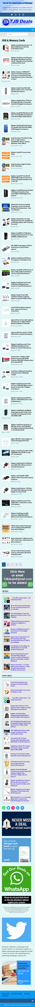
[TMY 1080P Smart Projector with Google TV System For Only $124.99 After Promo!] (7, 732)
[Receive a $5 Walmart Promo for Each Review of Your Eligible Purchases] (7, 631)
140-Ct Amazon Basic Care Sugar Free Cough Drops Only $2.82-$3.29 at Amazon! (20, 763)
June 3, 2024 (16, 443)
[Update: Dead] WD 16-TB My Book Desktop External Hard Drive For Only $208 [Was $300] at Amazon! (22, 234)
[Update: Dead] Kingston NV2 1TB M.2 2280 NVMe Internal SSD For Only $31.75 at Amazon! (22, 452)
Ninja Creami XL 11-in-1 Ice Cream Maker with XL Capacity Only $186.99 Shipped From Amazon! (21, 799)
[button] (32, 29)
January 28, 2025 (17, 336)
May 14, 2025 (16, 275)
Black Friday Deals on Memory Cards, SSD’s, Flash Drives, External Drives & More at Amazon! (22, 540)
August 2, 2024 (7, 418)
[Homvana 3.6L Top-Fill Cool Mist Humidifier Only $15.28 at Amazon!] (7, 756)
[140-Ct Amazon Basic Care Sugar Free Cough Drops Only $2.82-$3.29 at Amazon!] (7, 764)
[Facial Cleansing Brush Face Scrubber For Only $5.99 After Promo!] (7, 684)
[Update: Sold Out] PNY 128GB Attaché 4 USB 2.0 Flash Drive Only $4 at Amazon (22, 477)
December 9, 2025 (17, 145)
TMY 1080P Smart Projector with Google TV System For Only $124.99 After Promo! (20, 732)
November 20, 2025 (18, 198)
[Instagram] (23, 15)
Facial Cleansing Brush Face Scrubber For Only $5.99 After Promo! (19, 684)
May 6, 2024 (15, 456)
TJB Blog (5, 591)
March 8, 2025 (16, 300)
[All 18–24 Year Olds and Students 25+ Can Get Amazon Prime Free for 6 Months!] (7, 608)
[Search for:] (17, 34)
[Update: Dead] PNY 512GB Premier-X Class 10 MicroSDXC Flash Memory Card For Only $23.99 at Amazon (22, 271)
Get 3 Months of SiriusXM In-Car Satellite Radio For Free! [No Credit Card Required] (20, 647)
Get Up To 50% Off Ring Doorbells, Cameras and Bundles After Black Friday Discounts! (21, 552)
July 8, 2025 (15, 226)
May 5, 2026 (15, 93)
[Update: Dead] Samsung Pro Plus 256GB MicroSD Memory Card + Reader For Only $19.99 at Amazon (21, 346)
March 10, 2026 (16, 106)
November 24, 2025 (18, 183)
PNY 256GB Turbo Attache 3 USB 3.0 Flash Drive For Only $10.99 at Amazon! (21, 247)
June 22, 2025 (16, 239)
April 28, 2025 (16, 288)
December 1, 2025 (17, 156)
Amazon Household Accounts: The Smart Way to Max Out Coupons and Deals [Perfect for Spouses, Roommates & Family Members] (20, 657)
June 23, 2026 (6, 81)
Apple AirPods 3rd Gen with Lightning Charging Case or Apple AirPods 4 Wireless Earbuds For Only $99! (22, 321)
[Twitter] (12, 15)
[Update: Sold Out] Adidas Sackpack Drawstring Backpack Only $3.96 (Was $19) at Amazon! (20, 715)
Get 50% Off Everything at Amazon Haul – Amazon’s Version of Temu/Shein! (21, 309)
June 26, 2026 (16, 51)
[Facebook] (19, 15)
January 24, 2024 (17, 506)
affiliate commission (27, 7)
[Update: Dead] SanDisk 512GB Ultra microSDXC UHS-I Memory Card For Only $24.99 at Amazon (21, 465)
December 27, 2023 (18, 519)
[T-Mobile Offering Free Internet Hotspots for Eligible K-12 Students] (7, 623)
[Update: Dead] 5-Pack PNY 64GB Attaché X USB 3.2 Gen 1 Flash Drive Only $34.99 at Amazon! (21, 89)
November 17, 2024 (18, 377)
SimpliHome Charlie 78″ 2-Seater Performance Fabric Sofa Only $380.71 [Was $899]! (20, 747)
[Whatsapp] (15, 15)
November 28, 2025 (18, 168)
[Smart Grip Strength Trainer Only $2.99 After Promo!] (7, 692)
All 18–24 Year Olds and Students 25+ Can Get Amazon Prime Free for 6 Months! (20, 607)
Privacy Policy (6, 993)
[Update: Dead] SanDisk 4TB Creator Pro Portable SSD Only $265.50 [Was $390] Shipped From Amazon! (21, 127)
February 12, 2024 (17, 494)
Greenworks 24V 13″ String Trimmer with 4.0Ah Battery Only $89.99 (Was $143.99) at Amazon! (20, 740)
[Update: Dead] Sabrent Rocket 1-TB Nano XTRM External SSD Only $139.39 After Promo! (21, 46)
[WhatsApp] (3, 808)
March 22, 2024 (16, 469)
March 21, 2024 (16, 481)
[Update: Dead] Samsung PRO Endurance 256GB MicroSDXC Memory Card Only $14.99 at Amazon (21, 515)
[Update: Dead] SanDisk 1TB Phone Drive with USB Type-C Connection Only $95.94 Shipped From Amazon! (21, 102)
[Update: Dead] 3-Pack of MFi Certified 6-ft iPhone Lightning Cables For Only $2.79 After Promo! (21, 296)
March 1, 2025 (16, 313)
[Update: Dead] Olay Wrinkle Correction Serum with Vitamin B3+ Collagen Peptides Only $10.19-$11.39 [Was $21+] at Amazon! (21, 773)
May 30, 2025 (16, 262)
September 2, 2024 (17, 391)
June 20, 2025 (16, 251)
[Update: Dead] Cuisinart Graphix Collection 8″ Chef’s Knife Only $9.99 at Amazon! (20, 791)
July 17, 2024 (6, 432)
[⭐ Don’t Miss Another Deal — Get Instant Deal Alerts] (7, 600)
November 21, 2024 (18, 364)
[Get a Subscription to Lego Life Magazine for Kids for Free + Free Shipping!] (7, 615)
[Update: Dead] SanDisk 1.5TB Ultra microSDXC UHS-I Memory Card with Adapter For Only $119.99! (21, 490)
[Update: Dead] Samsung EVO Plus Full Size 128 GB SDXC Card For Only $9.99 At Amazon (21, 399)
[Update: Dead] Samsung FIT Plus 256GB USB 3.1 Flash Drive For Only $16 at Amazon (21, 502)
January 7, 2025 (16, 350)
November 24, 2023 (18, 544)
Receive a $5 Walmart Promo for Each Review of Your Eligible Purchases (20, 630)
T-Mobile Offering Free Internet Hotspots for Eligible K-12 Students (20, 623)
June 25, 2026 (16, 65)
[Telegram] (17, 808)
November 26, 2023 (18, 531)
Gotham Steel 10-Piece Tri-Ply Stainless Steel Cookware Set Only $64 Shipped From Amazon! (21, 707)
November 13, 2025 (18, 212)
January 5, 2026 (16, 119)
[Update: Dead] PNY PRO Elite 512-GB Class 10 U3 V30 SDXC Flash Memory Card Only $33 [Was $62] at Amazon (22, 114)
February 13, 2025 (17, 326)
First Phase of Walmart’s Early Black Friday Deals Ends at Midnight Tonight (21, 372)
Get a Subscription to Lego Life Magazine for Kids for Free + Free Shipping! (21, 615)
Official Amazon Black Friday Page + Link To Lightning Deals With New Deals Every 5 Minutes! (21, 527)
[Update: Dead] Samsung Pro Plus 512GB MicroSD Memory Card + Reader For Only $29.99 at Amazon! (21, 284)
